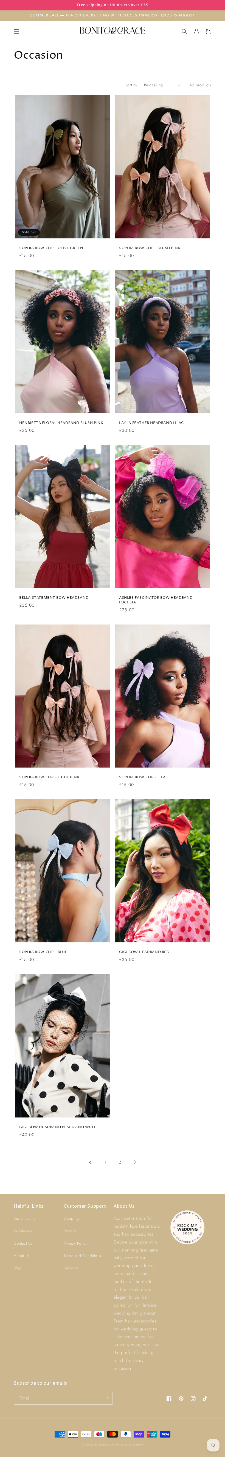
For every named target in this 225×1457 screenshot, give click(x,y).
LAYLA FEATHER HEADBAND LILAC (151, 423)
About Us (22, 1255)
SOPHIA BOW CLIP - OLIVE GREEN (51, 248)
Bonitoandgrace (104, 1444)
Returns (70, 1231)
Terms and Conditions (82, 1255)
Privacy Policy (75, 1243)
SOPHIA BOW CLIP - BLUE (43, 952)
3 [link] (134, 1162)
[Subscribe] (106, 1398)
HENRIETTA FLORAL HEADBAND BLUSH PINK (61, 423)
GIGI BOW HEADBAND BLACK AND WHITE (58, 1127)
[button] (16, 31)
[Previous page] (90, 1162)
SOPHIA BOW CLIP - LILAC (143, 777)
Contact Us (23, 1243)
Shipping (71, 1218)
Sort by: (132, 85)
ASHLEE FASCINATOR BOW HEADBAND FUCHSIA (156, 600)
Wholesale (23, 1231)
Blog (17, 1268)
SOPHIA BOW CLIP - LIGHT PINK (49, 777)
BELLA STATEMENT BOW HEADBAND (54, 597)
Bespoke (71, 1268)
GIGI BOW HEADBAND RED (144, 952)
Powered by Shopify (129, 1444)
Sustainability (24, 1218)
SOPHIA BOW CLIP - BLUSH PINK (150, 248)
